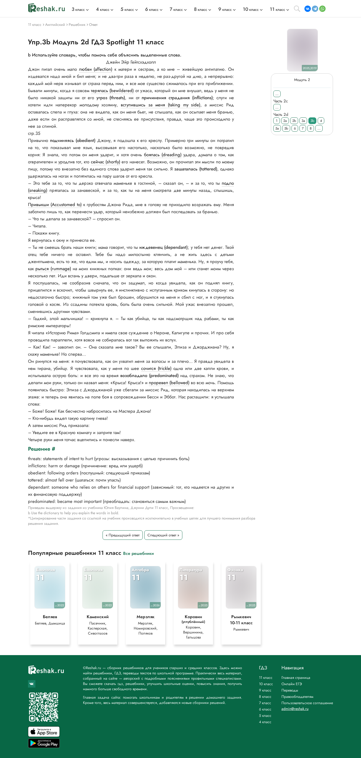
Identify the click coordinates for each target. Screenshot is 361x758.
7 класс (265, 702)
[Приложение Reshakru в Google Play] (44, 746)
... (277, 93)
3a (303, 120)
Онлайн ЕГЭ (291, 684)
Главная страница (295, 677)
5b (286, 128)
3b (312, 120)
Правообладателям (297, 696)
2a (285, 120)
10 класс (266, 684)
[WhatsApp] (322, 9)
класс (78, 9)
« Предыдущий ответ (123, 535)
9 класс (265, 690)
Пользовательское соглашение (307, 702)
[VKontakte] (307, 9)
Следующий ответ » (163, 535)
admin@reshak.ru (294, 708)
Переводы (289, 690)
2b (294, 120)
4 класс (265, 721)
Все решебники (138, 553)
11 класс (265, 677)
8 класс (265, 696)
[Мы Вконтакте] (31, 684)
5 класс (265, 715)
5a (277, 128)
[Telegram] (315, 9)
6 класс (265, 709)
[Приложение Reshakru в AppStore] (44, 735)
